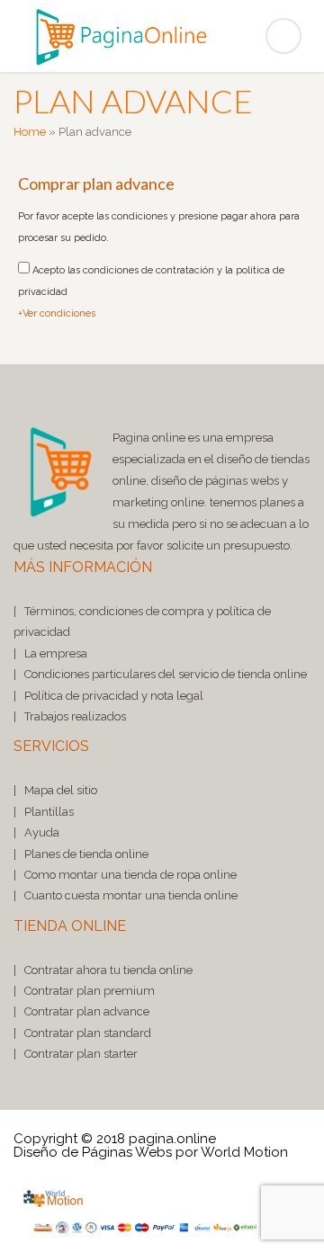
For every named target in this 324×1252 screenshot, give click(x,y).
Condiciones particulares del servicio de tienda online (165, 674)
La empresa (55, 653)
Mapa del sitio (60, 790)
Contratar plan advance (86, 1011)
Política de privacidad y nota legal (113, 695)
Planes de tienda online (86, 854)
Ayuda (41, 832)
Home (30, 132)
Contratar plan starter (81, 1053)
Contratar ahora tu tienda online (108, 970)
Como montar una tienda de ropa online (130, 874)
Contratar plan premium (89, 990)
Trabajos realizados (75, 716)
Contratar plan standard (87, 1033)
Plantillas (49, 811)
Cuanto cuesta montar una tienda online (131, 895)
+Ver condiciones (56, 313)
